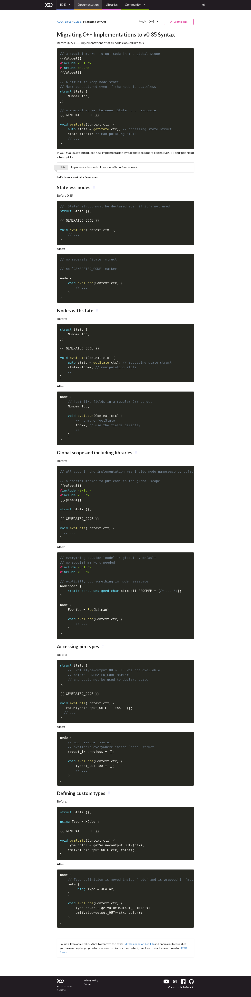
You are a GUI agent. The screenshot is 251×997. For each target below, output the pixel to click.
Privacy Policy (91, 980)
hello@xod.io (187, 987)
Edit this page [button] (180, 21)
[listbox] (65, 5)
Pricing (87, 983)
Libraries (112, 4)
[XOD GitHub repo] (191, 981)
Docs (68, 21)
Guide (77, 21)
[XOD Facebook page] (183, 981)
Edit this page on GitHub (139, 944)
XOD (60, 21)
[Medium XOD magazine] (175, 981)
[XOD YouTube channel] (166, 981)
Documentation (88, 4)
